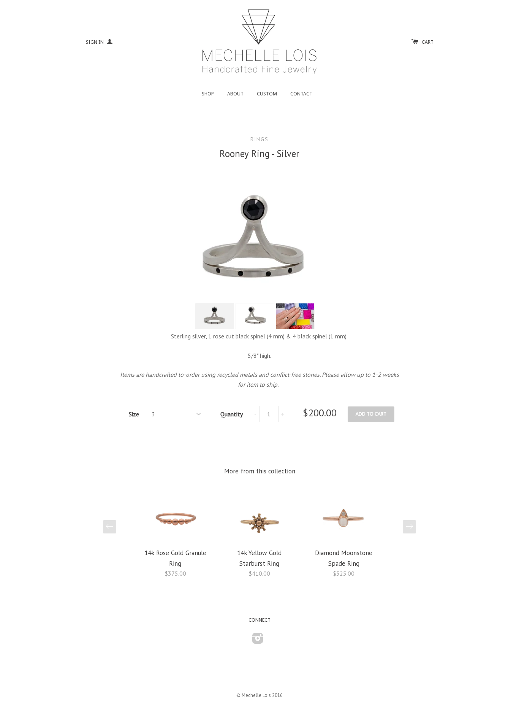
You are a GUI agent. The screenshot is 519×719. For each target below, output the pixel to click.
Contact (301, 94)
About (235, 94)
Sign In (95, 42)
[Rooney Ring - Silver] (215, 316)
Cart (428, 42)
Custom (267, 94)
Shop (208, 94)
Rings (259, 139)
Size (134, 414)
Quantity (231, 414)
